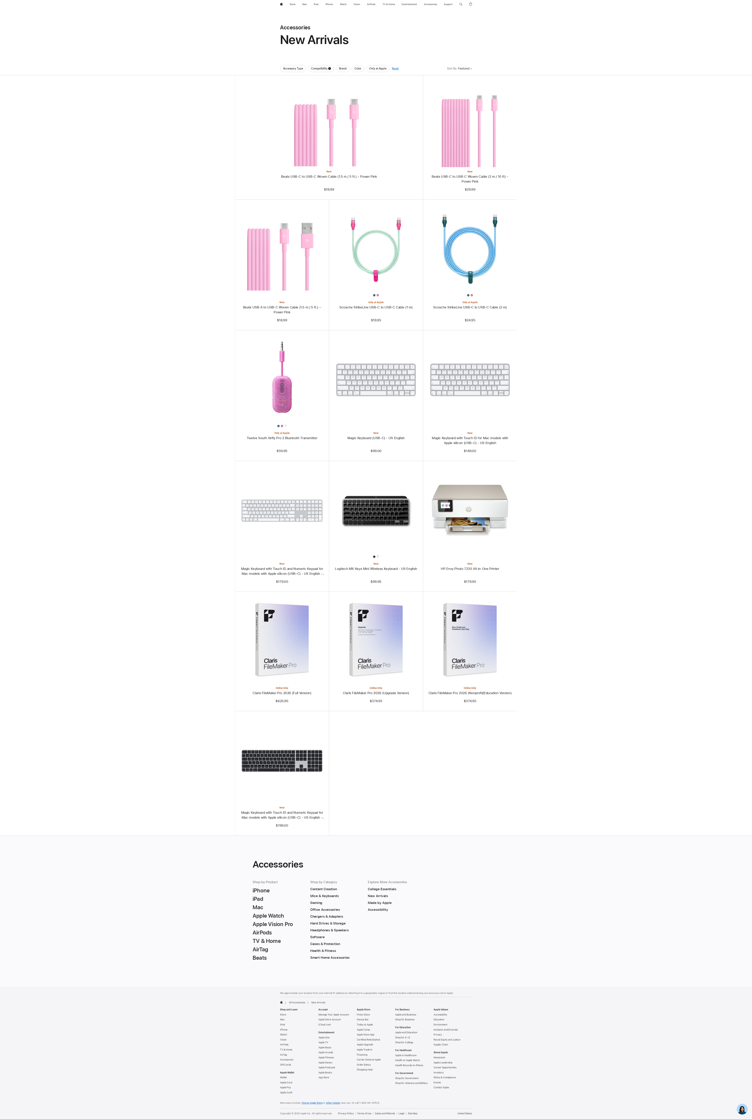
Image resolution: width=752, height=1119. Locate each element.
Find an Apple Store (312, 1103)
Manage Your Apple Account (333, 1014)
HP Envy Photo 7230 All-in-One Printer (470, 569)
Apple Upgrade (365, 1044)
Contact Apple (441, 1087)
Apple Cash (286, 1092)
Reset (395, 68)
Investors (439, 1072)
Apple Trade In (364, 1049)
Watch (283, 1034)
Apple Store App (365, 1034)
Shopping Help (364, 1069)
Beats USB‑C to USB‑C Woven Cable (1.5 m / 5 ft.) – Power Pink (329, 176)
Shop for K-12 (402, 1037)
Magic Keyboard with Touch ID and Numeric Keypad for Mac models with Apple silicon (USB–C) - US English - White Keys (282, 571)
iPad (282, 1024)
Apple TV (323, 1042)
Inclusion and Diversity (446, 1029)
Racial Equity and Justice (447, 1039)
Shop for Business (405, 1019)
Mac (282, 1019)
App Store (323, 1077)
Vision (283, 1039)
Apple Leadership (443, 1062)
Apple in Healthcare (406, 1055)
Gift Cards (285, 1064)
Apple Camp (363, 1029)
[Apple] (281, 1002)
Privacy (438, 1034)
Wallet (283, 1077)
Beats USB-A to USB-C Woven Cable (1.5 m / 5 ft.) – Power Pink (282, 309)
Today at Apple (365, 1024)
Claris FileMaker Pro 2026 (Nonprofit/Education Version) (470, 693)
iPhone (283, 1029)
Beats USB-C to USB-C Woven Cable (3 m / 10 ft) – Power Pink (470, 179)
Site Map (412, 1113)
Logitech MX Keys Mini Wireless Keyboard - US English (376, 569)
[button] (461, 4)
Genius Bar (363, 1019)
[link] (742, 1109)
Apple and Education (406, 1032)
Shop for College (404, 1042)
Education (439, 1019)
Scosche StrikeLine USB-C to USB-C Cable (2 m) (470, 307)
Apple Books (325, 1072)
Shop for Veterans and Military (411, 1083)
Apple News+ (325, 1062)
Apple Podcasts (326, 1067)
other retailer (333, 1103)
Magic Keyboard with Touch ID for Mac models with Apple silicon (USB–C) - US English (470, 440)
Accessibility (440, 1014)
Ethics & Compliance (445, 1077)
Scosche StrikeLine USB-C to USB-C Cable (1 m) (376, 307)
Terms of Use (364, 1113)
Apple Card (286, 1082)
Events (437, 1082)
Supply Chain (441, 1044)
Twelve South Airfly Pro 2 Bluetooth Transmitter (282, 438)
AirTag (283, 1054)
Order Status (364, 1064)
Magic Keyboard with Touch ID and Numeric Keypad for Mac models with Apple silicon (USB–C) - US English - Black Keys (282, 815)
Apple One (324, 1037)
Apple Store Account (329, 1019)
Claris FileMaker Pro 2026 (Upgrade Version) (376, 693)
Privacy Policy (346, 1113)
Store (283, 1014)
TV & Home (286, 1049)
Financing (362, 1054)
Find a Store (363, 1014)
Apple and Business (405, 1014)
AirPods (284, 1044)
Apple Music (325, 1047)
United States (464, 1113)
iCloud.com (324, 1024)
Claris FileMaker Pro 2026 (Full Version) (282, 693)
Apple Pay (285, 1087)
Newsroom (439, 1057)
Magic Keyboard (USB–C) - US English (376, 438)
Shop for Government (406, 1078)
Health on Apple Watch (407, 1060)
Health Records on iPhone (409, 1065)
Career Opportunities (445, 1067)
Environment (440, 1024)
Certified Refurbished (368, 1039)
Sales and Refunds (385, 1113)
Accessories (286, 1059)
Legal (401, 1113)
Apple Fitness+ (326, 1057)
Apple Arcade (325, 1052)
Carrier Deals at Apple (369, 1059)
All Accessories (297, 1002)
